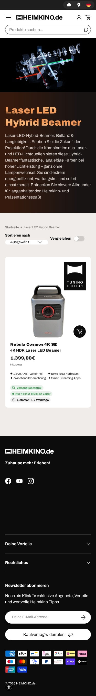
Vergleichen (60, 238)
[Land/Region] (88, 5)
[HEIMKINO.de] (39, 17)
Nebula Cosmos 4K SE (33, 344)
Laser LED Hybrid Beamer (42, 227)
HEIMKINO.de (26, 683)
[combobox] (48, 29)
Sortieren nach (17, 235)
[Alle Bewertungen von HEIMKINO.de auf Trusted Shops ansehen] (48, 507)
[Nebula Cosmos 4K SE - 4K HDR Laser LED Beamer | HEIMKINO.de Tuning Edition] (48, 300)
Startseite (12, 227)
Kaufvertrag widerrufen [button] (44, 634)
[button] (87, 17)
